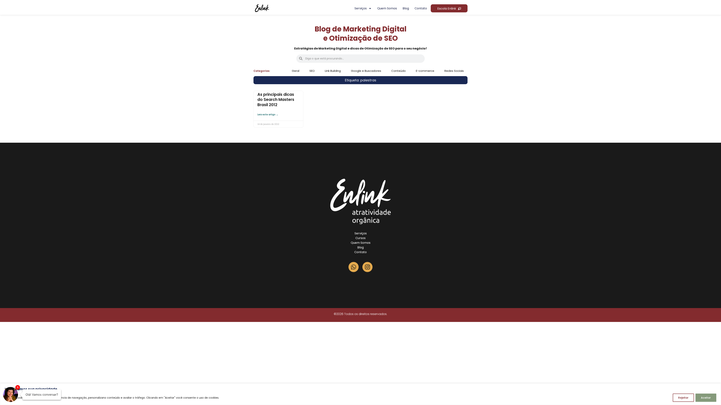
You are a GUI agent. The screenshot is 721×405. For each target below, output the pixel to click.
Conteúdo (398, 71)
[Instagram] (367, 267)
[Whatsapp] (353, 267)
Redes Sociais (454, 71)
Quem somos (387, 8)
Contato (421, 8)
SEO (312, 71)
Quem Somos (360, 243)
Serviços (360, 8)
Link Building (333, 71)
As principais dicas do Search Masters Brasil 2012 (275, 99)
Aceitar (706, 398)
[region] (360, 394)
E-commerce (425, 71)
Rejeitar (683, 398)
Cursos (360, 238)
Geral (295, 71)
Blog (406, 8)
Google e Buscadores (366, 71)
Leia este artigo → (267, 114)
